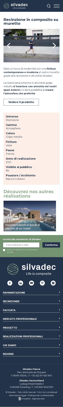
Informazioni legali (17, 395)
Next (54, 45)
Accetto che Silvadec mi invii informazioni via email (22, 251)
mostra (8, 202)
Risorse (8, 354)
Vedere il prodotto (21, 102)
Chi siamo (9, 345)
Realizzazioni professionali (23, 336)
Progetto (10, 327)
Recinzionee (11, 301)
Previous (8, 45)
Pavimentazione (14, 292)
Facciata (9, 310)
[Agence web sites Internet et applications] (19, 398)
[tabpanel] (31, 45)
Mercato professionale (20, 319)
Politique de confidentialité (41, 395)
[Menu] (56, 6)
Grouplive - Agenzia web (33, 398)
